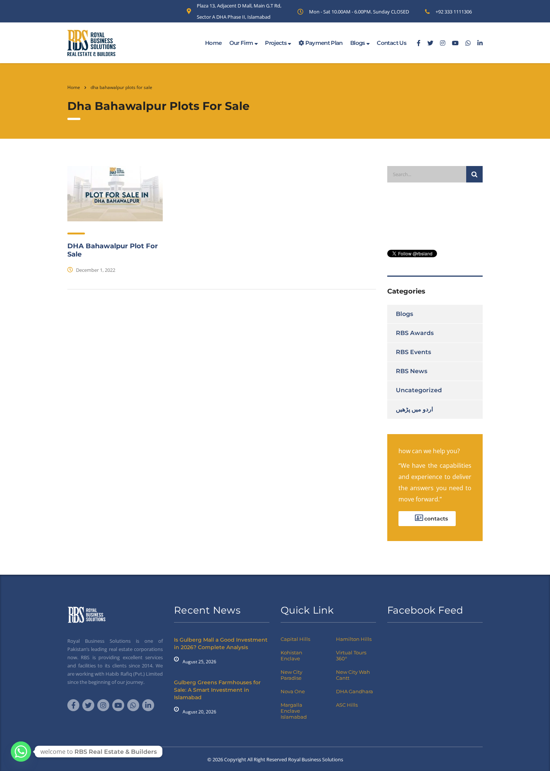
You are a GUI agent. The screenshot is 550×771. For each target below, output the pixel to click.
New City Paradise (291, 675)
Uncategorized (419, 390)
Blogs (358, 42)
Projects (276, 42)
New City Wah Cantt (353, 675)
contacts (435, 518)
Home (213, 42)
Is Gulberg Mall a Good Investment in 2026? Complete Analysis (221, 643)
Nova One (293, 691)
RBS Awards (415, 333)
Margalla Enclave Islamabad (294, 711)
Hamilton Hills (354, 639)
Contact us (391, 42)
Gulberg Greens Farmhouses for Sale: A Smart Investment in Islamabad (217, 690)
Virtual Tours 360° (351, 655)
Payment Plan (323, 42)
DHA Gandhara (354, 691)
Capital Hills (295, 639)
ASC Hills (347, 705)
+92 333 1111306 (454, 11)
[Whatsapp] (21, 751)
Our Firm (241, 42)
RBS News (411, 371)
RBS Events (413, 352)
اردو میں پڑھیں (414, 409)
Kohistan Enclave (291, 655)
